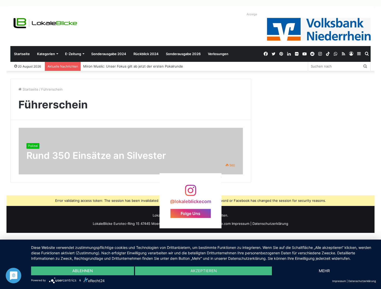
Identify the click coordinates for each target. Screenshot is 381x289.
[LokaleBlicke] (45, 23)
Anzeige (251, 14)
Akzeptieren (203, 270)
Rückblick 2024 (146, 54)
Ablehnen (82, 270)
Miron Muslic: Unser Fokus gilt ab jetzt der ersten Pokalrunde (133, 66)
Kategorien (46, 54)
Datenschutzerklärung (270, 223)
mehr (324, 270)
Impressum (240, 223)
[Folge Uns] (190, 193)
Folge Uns (190, 213)
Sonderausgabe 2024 (108, 54)
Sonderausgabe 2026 (183, 54)
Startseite (22, 54)
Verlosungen (218, 54)
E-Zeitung (73, 54)
